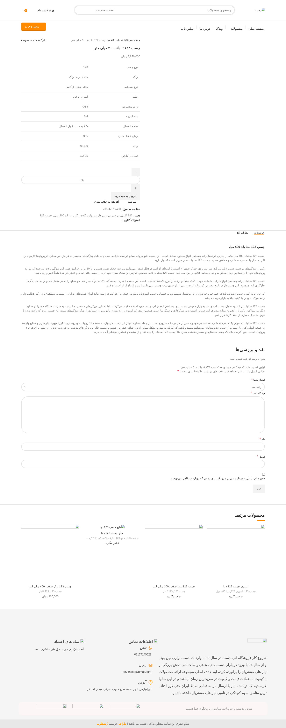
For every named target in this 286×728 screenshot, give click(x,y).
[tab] (259, 233)
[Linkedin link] (106, 220)
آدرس (142, 682)
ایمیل (261, 456)
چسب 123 (129, 40)
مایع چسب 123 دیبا (112, 533)
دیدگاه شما (258, 393)
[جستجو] (79, 10)
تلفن (143, 648)
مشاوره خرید (32, 26)
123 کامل (126, 215)
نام (262, 439)
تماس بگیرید (236, 596)
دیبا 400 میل (222, 591)
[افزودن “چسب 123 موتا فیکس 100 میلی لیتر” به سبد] (148, 540)
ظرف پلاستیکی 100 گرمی (100, 538)
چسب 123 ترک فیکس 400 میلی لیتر (50, 586)
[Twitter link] (115, 220)
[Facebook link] (119, 220)
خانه (137, 40)
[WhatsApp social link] (101, 220)
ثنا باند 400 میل (114, 40)
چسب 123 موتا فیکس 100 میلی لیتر (174, 586)
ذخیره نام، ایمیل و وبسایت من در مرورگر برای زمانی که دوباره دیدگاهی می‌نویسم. (217, 478)
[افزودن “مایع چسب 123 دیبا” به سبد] (86, 540)
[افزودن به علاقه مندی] (210, 531)
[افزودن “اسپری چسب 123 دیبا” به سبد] (210, 540)
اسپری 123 (237, 591)
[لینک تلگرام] (97, 220)
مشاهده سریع (210, 548)
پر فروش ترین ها (109, 215)
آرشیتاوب (102, 723)
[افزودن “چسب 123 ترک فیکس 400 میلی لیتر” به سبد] (24, 540)
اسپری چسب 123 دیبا (235, 586)
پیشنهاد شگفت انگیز (85, 215)
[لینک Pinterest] (110, 220)
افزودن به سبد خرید (125, 196)
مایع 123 (120, 538)
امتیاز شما (258, 379)
